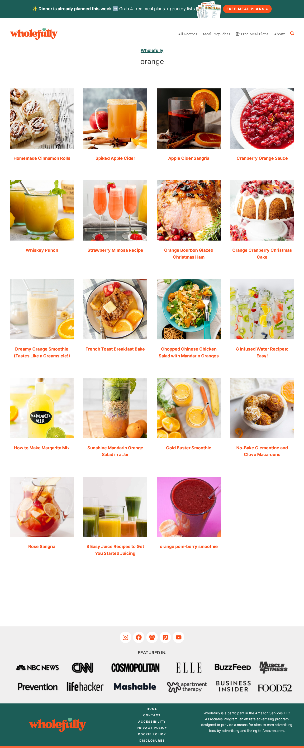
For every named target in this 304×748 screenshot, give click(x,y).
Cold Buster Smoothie (188, 447)
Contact (152, 715)
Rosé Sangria (41, 546)
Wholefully (152, 50)
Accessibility (152, 721)
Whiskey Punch (42, 250)
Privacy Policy (152, 728)
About (279, 34)
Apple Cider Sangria (188, 158)
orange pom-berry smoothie (189, 546)
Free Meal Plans (254, 34)
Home (152, 709)
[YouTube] (178, 637)
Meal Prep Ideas (216, 34)
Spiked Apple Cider (115, 158)
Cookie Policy (152, 734)
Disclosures (152, 740)
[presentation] (42, 117)
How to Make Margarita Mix (42, 447)
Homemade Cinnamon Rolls (42, 158)
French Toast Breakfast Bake (115, 349)
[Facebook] (139, 637)
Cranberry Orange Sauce (262, 158)
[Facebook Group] (152, 637)
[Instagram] (125, 637)
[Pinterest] (165, 637)
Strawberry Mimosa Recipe (115, 250)
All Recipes (187, 34)
